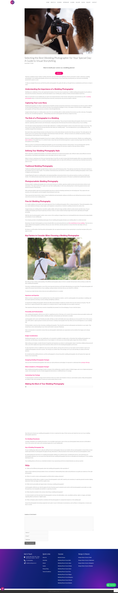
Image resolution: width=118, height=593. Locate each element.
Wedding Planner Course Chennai (65, 580)
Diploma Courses (61, 557)
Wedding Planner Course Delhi (64, 560)
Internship (45, 560)
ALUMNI (72, 2)
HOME (47, 2)
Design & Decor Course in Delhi (85, 557)
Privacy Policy (46, 568)
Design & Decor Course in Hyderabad (86, 560)
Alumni (44, 563)
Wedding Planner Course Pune (64, 571)
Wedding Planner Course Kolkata (65, 565)
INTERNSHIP (66, 2)
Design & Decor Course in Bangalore (86, 563)
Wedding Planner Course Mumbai (65, 582)
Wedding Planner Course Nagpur (65, 574)
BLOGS (83, 2)
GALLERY (78, 2)
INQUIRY (88, 2)
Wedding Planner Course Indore (64, 568)
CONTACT (94, 2)
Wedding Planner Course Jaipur (64, 563)
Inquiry (44, 565)
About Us (45, 557)
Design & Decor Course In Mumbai (85, 565)
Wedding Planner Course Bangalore (65, 577)
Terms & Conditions (47, 571)
